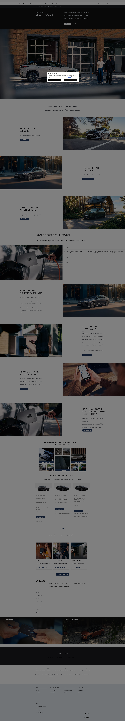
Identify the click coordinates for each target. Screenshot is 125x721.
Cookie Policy (69, 77)
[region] (63, 77)
